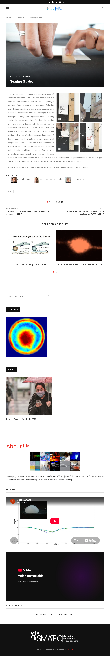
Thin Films (26, 76)
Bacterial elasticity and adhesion (30, 264)
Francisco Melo (77, 179)
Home (8, 17)
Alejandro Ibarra (24, 179)
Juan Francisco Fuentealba (51, 179)
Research (20, 17)
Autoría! (70, 649)
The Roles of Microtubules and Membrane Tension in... (79, 266)
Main (10, 191)
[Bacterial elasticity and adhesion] (31, 245)
